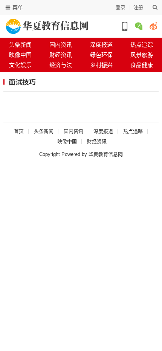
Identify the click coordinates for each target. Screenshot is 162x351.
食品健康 (141, 65)
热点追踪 (133, 131)
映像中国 (20, 55)
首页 (19, 131)
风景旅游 (141, 55)
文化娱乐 (20, 65)
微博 (153, 26)
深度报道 (101, 44)
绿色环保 (101, 55)
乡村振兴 (101, 65)
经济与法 (60, 65)
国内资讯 (60, 44)
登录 (120, 7)
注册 (138, 7)
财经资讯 (60, 55)
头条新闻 (20, 44)
